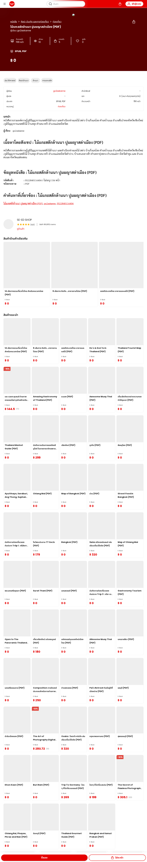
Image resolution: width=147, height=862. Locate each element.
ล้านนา (35, 80)
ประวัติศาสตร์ (10, 80)
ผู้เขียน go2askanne (20, 30)
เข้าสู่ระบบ (136, 3)
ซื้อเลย (44, 857)
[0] (120, 4)
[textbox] (73, 165)
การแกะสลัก (47, 80)
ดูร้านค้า (20, 228)
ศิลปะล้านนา (24, 80)
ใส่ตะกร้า (119, 857)
